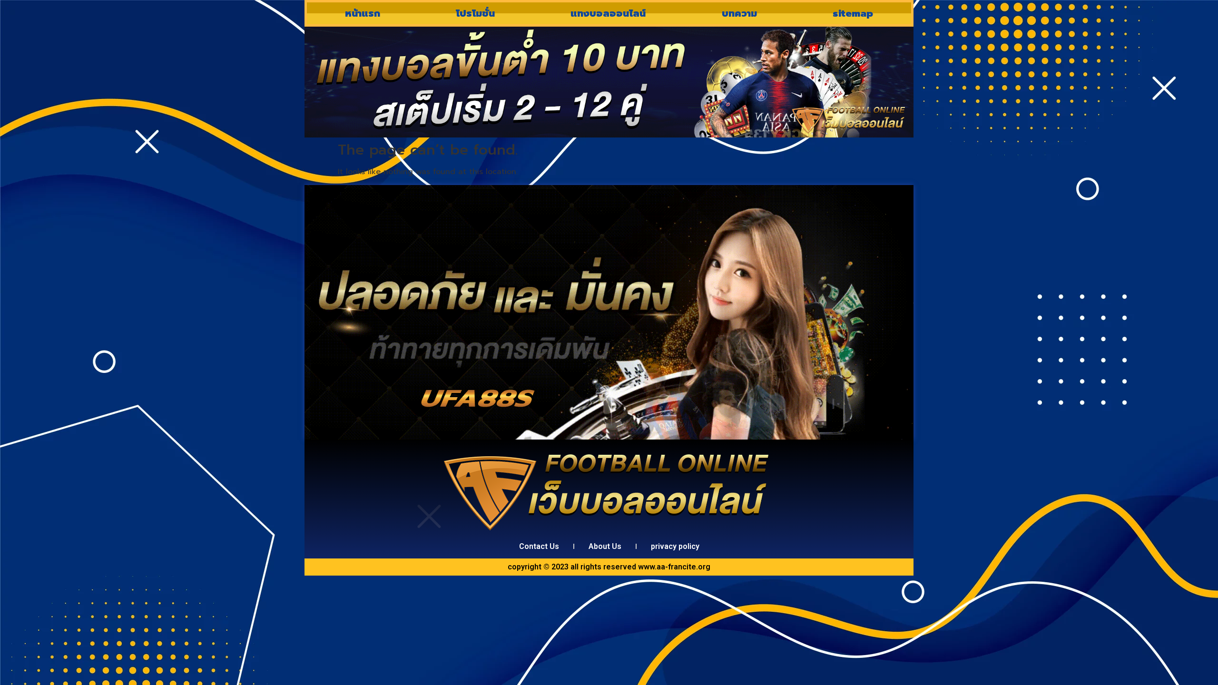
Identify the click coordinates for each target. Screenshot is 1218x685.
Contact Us (539, 546)
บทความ (739, 13)
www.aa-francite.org (674, 566)
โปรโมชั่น (475, 13)
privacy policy (675, 546)
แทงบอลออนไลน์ (608, 13)
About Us (605, 546)
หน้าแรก (362, 13)
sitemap (853, 13)
